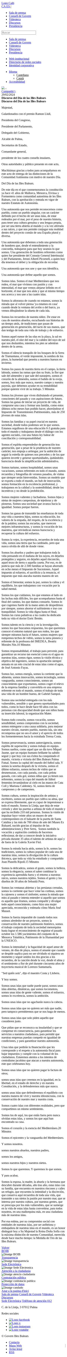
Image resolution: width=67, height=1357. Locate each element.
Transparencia (9, 1257)
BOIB (5, 1251)
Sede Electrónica (11, 1264)
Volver (5, 1247)
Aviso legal (15, 1349)
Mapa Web (15, 1345)
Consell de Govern (20, 16)
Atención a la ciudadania (16, 1270)
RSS (11, 1352)
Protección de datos (12, 1284)
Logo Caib (7, 3)
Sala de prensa (17, 12)
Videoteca (15, 19)
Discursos (14, 22)
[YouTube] (18, 1329)
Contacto (14, 1342)
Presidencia (15, 26)
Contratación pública (13, 1277)
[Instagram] (19, 1326)
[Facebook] (19, 1319)
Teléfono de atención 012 (37, 1300)
